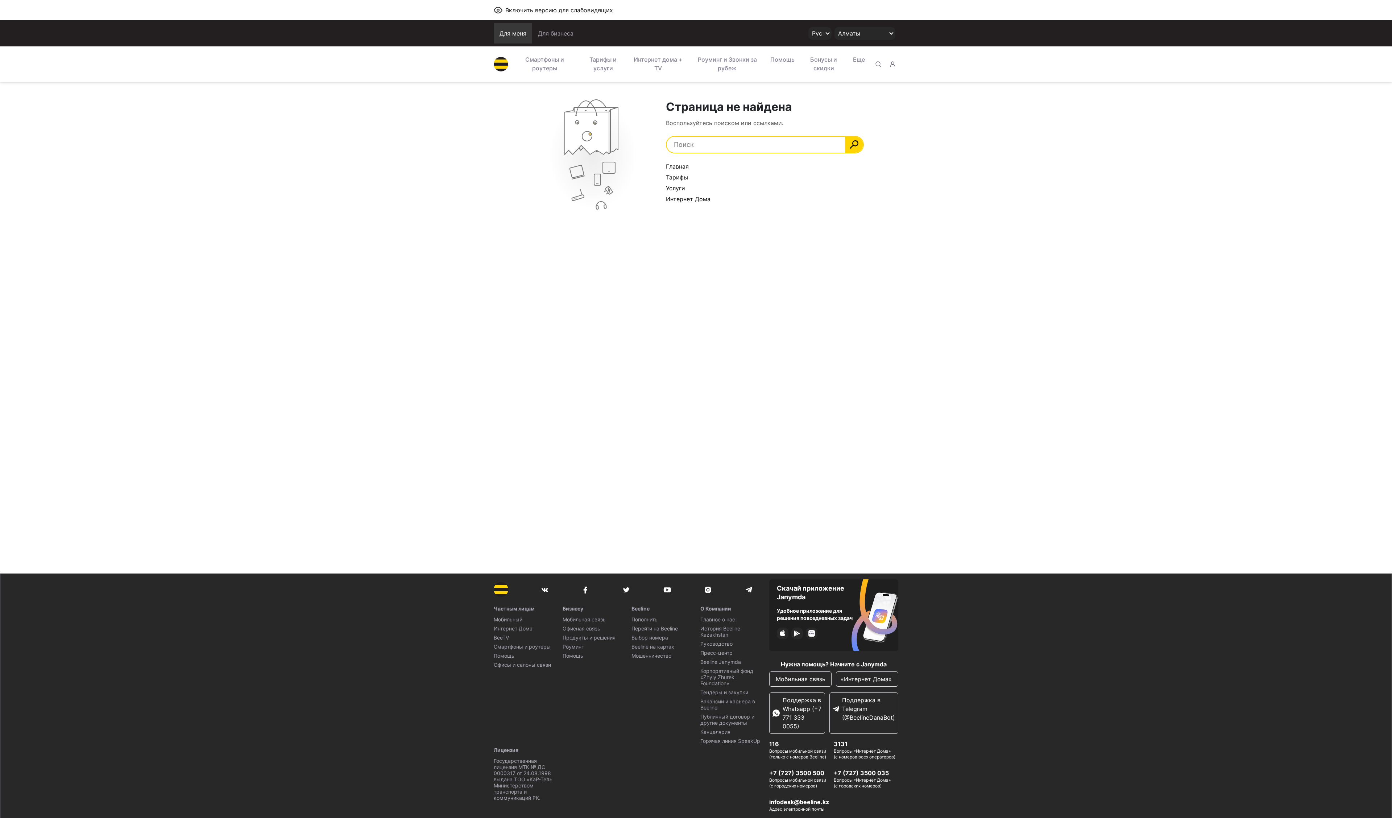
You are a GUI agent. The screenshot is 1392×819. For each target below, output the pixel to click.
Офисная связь (581, 628)
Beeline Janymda (720, 662)
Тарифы (677, 177)
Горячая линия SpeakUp (730, 741)
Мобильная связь (584, 619)
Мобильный (508, 619)
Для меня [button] (513, 33)
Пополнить (644, 619)
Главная (677, 166)
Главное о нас (717, 619)
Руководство (716, 644)
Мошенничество (651, 656)
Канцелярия (715, 732)
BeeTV (501, 637)
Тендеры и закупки (724, 692)
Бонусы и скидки (823, 64)
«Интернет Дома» (867, 679)
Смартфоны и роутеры (544, 64)
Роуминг (573, 647)
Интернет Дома (688, 199)
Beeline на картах (652, 647)
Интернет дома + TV (658, 64)
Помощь (782, 59)
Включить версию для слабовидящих (559, 10)
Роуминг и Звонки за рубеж (727, 64)
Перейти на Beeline (654, 628)
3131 (841, 744)
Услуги (675, 188)
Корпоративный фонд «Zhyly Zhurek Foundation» (726, 677)
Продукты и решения (589, 637)
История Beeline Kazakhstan (720, 631)
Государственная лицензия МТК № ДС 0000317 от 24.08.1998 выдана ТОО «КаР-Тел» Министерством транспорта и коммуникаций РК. (523, 779)
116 (774, 744)
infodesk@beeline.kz (799, 802)
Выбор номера (649, 637)
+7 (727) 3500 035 (861, 773)
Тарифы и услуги (603, 64)
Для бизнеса (555, 33)
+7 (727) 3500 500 (796, 773)
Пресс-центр (716, 653)
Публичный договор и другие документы (727, 719)
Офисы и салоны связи (522, 665)
